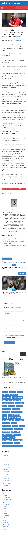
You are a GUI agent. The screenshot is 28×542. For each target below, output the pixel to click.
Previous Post (7, 258)
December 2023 (7, 480)
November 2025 (7, 469)
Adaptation (12, 391)
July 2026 (5, 456)
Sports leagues (18, 428)
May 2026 (5, 458)
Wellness (17, 443)
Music (4, 517)
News (4, 519)
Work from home (18, 445)
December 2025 (7, 467)
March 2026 (6, 462)
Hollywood (11, 406)
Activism (5, 391)
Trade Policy (6, 437)
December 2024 (7, 473)
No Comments (18, 40)
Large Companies (6, 408)
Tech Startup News (7, 524)
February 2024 (6, 476)
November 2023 (7, 482)
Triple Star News (11, 3)
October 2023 (6, 483)
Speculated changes (7, 428)
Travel (13, 437)
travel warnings (18, 440)
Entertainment (6, 502)
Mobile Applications (17, 411)
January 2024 (6, 478)
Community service (17, 397)
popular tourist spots (14, 417)
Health (4, 406)
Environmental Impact (8, 403)
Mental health (6, 411)
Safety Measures (6, 426)
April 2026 (5, 460)
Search (3, 351)
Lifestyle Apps (16, 408)
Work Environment (7, 445)
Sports (4, 520)
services (22, 426)
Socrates (17, 538)
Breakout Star (6, 394)
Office (10, 414)
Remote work (6, 423)
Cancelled (14, 394)
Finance (5, 510)
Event (4, 506)
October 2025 (6, 471)
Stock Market (15, 431)
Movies (4, 414)
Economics (5, 501)
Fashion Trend (19, 403)
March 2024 (6, 474)
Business (5, 495)
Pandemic (16, 414)
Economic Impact (16, 400)
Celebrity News (6, 497)
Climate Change (6, 397)
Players (4, 417)
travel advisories (7, 440)
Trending (10, 443)
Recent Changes (19, 420)
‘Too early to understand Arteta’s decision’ (12, 125)
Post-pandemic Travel (8, 420)
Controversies (6, 400)
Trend (4, 443)
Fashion (5, 508)
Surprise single (6, 434)
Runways (14, 423)
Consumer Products (7, 499)
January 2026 (6, 465)
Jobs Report (19, 406)
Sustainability (6, 522)
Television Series (16, 434)
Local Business (6, 515)
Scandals (15, 426)
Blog (12, 40)
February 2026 (6, 464)
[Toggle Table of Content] (20, 124)
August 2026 (6, 455)
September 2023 (7, 485)
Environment (6, 504)
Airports (20, 391)
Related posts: (6, 127)
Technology (6, 526)
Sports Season (6, 431)
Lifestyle (5, 513)
